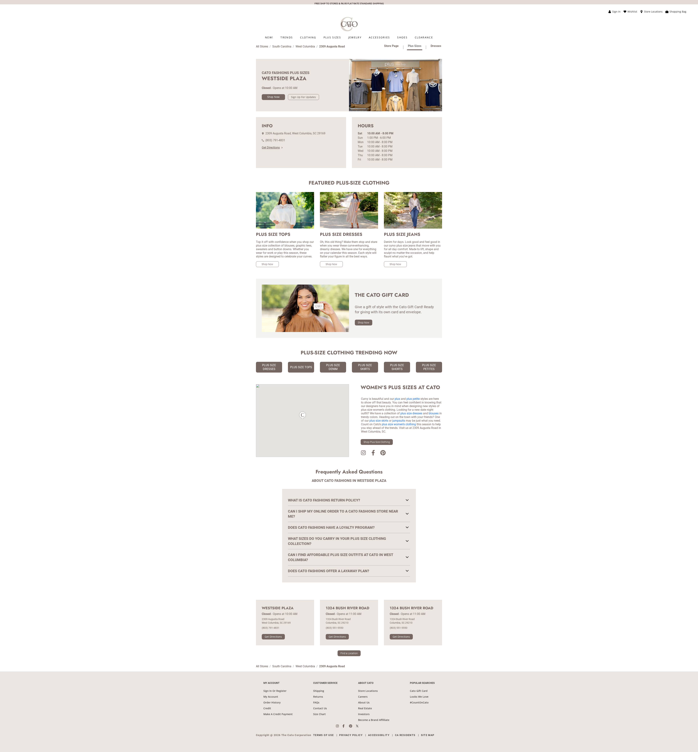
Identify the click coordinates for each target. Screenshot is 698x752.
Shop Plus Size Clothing (377, 442)
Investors (364, 714)
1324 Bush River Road (347, 608)
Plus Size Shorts (397, 367)
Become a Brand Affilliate (373, 720)
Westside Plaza (278, 608)
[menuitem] (269, 37)
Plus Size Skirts (365, 367)
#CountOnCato (419, 702)
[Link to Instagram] (363, 453)
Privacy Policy (351, 735)
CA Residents (405, 735)
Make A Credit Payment (278, 714)
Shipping (318, 691)
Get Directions (271, 147)
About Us (364, 702)
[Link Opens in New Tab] (339, 726)
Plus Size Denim (333, 367)
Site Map (427, 735)
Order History (272, 702)
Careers (363, 696)
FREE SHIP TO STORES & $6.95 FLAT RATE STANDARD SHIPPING (349, 3)
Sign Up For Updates (303, 97)
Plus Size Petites (429, 367)
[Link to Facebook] (373, 453)
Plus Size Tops (301, 367)
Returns (318, 696)
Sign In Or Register (274, 691)
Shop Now (273, 97)
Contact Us (320, 708)
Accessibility (379, 735)
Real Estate (365, 708)
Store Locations (368, 691)
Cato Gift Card (419, 691)
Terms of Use (323, 735)
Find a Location (349, 653)
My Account (270, 696)
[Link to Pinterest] (383, 453)
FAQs (316, 702)
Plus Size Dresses (269, 367)
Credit (267, 708)
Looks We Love (419, 696)
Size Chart (319, 714)
